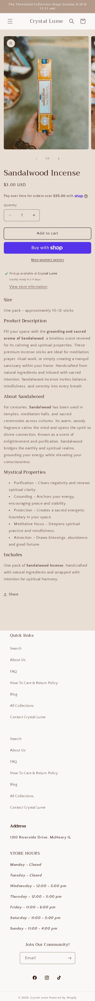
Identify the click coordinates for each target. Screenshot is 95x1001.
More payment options (47, 260)
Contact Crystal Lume (28, 717)
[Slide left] (36, 158)
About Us (18, 660)
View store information (28, 287)
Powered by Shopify (63, 997)
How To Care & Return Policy (34, 683)
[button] (10, 21)
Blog (13, 694)
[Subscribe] (69, 958)
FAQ (13, 672)
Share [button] (13, 594)
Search (16, 649)
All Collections (22, 706)
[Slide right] (58, 158)
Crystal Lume (39, 997)
